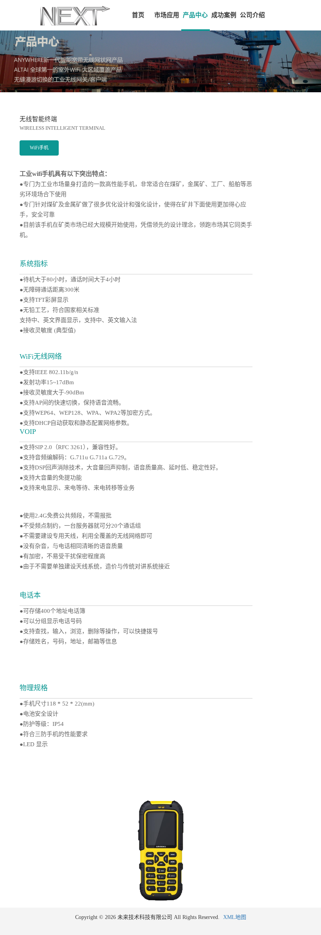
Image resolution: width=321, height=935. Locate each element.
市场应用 (166, 15)
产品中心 (195, 15)
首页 (138, 15)
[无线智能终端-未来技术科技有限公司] (55, 15)
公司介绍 (252, 15)
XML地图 (234, 917)
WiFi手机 (39, 147)
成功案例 (223, 15)
